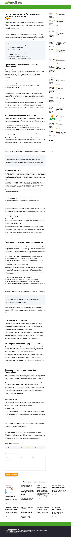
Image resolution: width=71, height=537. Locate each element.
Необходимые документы (16, 50)
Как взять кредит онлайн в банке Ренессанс (59, 125)
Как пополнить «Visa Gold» (13, 54)
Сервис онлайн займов (12, 529)
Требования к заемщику (15, 49)
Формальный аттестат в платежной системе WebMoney (61, 43)
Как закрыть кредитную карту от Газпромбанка (18, 56)
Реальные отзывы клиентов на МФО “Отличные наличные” (60, 117)
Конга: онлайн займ (56, 509)
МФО (22, 6)
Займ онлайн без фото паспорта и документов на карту (61, 100)
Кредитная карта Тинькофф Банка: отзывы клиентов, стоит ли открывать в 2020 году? (60, 91)
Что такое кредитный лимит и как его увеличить (60, 81)
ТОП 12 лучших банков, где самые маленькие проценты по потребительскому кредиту (60, 32)
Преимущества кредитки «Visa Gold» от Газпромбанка (19, 45)
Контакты (37, 6)
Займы (26, 6)
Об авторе (12, 6)
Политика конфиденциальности (11, 532)
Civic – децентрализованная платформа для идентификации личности (60, 70)
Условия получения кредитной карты (16, 47)
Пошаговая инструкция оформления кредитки (18, 52)
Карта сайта (37, 524)
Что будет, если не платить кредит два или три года (27, 511)
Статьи (31, 6)
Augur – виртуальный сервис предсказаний (60, 15)
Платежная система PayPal (58, 487)
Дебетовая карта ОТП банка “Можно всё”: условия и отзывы (60, 108)
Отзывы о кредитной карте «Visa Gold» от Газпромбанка (20, 58)
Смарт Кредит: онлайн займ (60, 61)
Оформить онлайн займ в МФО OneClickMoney (61, 133)
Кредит (18, 6)
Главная (7, 6)
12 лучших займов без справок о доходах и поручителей (60, 22)
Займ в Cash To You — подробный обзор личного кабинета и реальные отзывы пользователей (60, 53)
